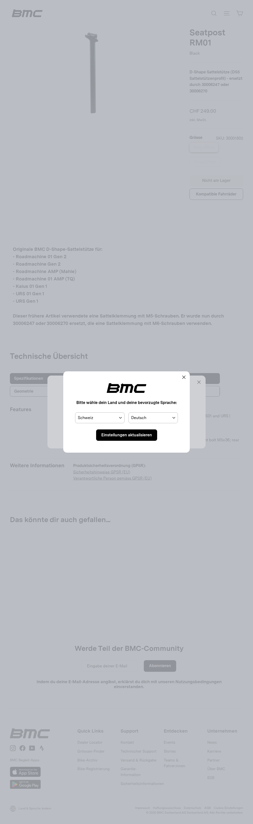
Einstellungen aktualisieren (126, 435)
